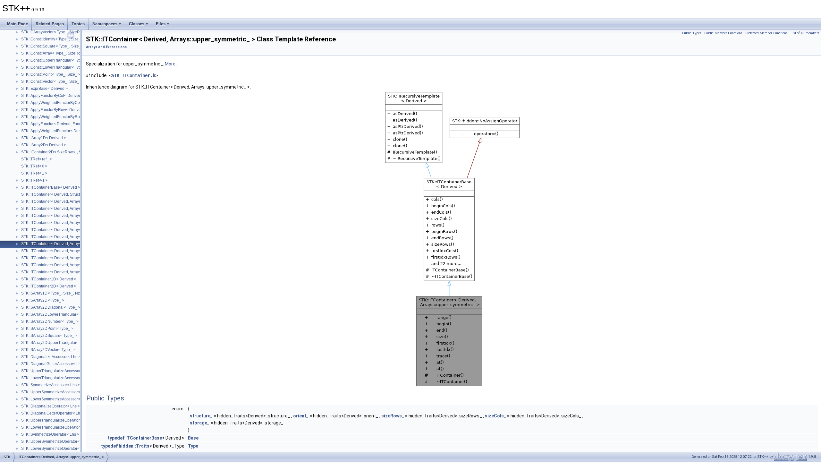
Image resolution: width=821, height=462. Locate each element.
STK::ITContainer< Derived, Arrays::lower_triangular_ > (69, 215)
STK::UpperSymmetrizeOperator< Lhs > (55, 441)
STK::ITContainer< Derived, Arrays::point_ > (59, 265)
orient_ (301, 415)
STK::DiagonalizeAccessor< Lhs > (50, 357)
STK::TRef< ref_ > (36, 159)
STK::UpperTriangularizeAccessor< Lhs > (57, 371)
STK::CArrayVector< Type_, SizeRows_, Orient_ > (64, 32)
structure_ (201, 415)
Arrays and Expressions (106, 47)
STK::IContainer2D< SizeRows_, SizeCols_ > (60, 152)
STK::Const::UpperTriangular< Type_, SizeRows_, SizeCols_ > (75, 60)
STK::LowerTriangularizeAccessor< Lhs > (57, 378)
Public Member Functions (723, 33)
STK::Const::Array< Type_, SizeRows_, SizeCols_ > (66, 53)
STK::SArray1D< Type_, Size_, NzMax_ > (57, 293)
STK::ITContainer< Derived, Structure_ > (56, 194)
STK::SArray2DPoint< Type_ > (47, 328)
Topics (78, 23)
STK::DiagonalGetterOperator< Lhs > (53, 413)
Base (193, 438)
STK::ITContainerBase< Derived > (50, 187)
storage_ (199, 422)
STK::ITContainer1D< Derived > (48, 279)
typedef (116, 438)
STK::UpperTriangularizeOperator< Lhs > (57, 420)
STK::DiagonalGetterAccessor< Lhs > (53, 364)
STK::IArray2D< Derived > (43, 145)
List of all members (805, 33)
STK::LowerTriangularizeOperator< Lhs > (57, 427)
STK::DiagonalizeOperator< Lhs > (50, 406)
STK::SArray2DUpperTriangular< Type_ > (57, 342)
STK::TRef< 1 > (34, 173)
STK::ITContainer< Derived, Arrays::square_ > (60, 208)
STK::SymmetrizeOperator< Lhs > (50, 434)
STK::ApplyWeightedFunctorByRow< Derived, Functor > (69, 117)
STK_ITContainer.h (133, 75)
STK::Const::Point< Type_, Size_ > (50, 74)
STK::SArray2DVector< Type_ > (48, 349)
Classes (136, 23)
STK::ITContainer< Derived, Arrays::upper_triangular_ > (69, 222)
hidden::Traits (134, 446)
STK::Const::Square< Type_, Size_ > (52, 46)
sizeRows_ (392, 415)
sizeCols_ (495, 415)
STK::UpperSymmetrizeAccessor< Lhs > (56, 392)
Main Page (17, 23)
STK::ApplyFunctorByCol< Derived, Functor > (60, 95)
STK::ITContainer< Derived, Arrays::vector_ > (60, 258)
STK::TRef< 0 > (34, 166)
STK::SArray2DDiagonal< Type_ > (50, 307)
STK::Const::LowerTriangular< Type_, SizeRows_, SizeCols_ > (75, 67)
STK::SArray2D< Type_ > (42, 300)
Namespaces (104, 23)
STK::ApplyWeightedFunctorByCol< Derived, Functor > (68, 102)
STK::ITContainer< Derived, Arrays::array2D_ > (61, 201)
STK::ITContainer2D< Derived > (48, 286)
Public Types (691, 33)
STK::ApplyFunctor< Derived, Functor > (55, 124)
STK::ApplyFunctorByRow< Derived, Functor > (61, 109)
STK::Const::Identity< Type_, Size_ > (52, 39)
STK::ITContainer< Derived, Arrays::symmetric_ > (63, 229)
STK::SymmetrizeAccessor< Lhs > (50, 385)
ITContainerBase (143, 438)
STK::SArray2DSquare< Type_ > (49, 335)
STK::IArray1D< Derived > (43, 138)
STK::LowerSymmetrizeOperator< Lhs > (55, 448)
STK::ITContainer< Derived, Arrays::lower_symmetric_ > (69, 237)
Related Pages (50, 23)
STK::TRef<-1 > (34, 180)
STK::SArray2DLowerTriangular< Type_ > (57, 314)
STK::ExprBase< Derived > (44, 88)
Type (193, 446)
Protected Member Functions (766, 33)
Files (160, 23)
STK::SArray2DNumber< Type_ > (50, 321)
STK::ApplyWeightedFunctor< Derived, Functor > (63, 131)
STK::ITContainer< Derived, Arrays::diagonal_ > (62, 251)
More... (171, 63)
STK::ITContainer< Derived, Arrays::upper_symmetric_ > (69, 244)
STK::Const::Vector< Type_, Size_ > (51, 81)
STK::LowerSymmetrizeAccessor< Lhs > (56, 399)
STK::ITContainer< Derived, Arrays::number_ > (61, 272)
